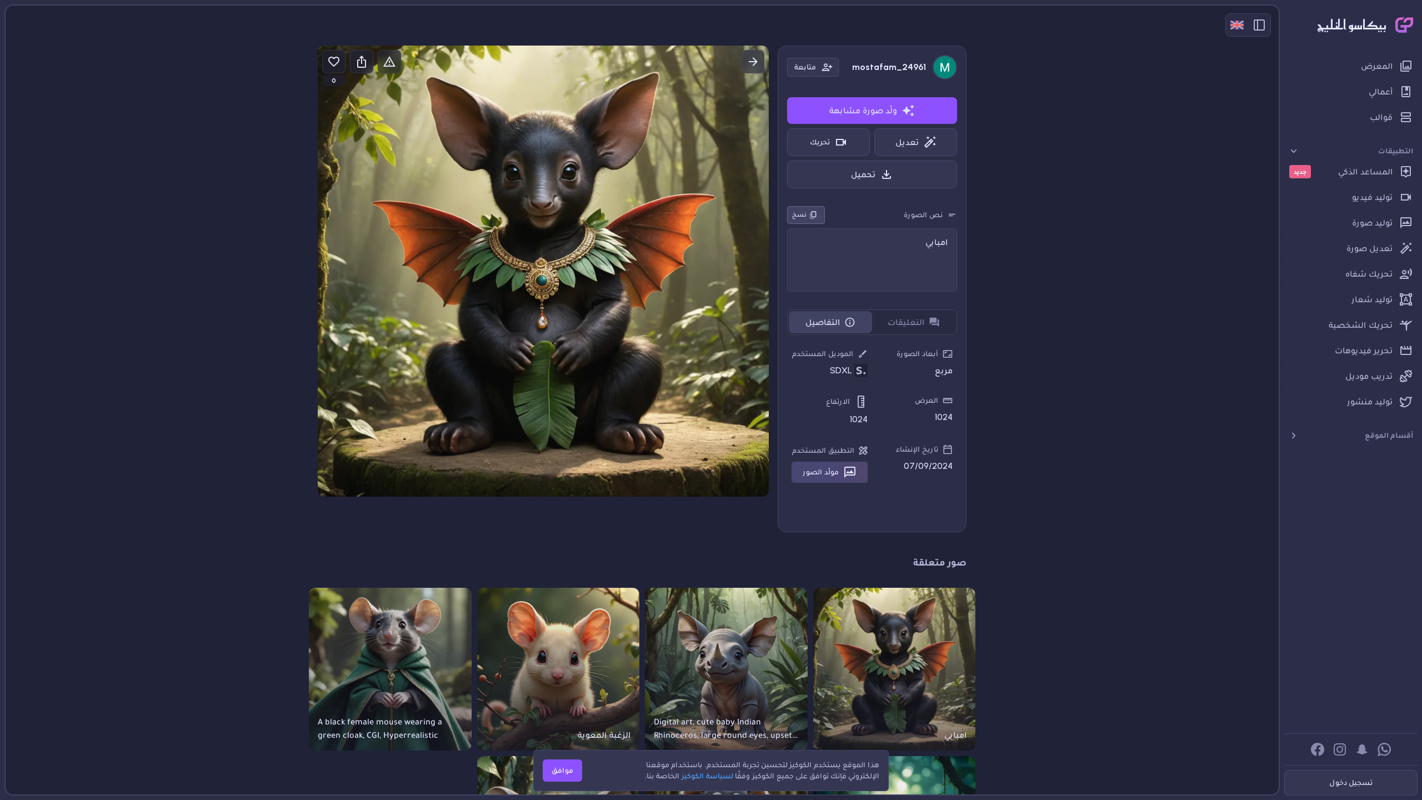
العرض (926, 400)
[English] (1237, 25)
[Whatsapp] (1384, 749)
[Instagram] (1339, 749)
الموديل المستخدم (822, 353)
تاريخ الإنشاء (917, 449)
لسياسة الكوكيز (707, 776)
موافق (562, 770)
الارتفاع (838, 401)
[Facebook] (1317, 749)
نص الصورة (923, 214)
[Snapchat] (1362, 749)
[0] (334, 61)
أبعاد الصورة (917, 353)
